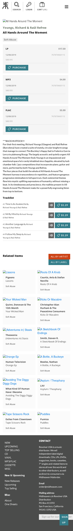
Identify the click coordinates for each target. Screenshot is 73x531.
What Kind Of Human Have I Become (18, 390)
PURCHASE (19, 67)
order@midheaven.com (50, 486)
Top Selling (11, 488)
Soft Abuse (10, 39)
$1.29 (64, 205)
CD (6, 454)
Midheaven (5, 6)
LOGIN (29, 9)
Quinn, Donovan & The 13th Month (18, 306)
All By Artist (59, 256)
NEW (7, 442)
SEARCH (17, 9)
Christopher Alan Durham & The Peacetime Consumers (52, 308)
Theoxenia (11, 335)
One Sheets (11, 504)
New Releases (12, 481)
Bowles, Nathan (49, 361)
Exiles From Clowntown (19, 419)
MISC (7, 468)
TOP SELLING (12, 450)
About (8, 500)
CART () (42, 9)
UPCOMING (11, 446)
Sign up (65, 520)
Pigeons (10, 277)
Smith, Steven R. (49, 338)
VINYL (8, 457)
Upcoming (10, 484)
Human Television (16, 361)
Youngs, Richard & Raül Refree (24, 27)
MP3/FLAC (10, 461)
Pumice (44, 419)
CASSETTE (10, 465)
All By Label (59, 262)
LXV (42, 385)
